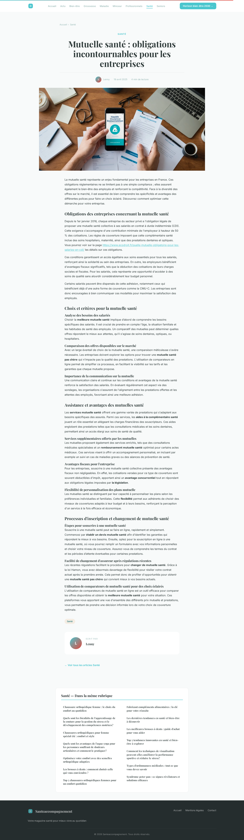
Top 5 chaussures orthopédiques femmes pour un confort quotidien (89, 782)
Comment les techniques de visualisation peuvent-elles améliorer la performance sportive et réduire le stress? (150, 754)
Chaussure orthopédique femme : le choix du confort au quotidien (89, 708)
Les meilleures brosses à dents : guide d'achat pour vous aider (153, 730)
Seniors (161, 5)
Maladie (104, 5)
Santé (149, 5)
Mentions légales (194, 810)
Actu (62, 5)
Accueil (52, 5)
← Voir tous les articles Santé (82, 665)
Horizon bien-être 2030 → (198, 5)
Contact (212, 810)
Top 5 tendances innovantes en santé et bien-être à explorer (152, 741)
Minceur (117, 5)
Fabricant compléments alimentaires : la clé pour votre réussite (152, 708)
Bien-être (74, 5)
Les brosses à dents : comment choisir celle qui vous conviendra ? (88, 771)
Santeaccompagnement (53, 811)
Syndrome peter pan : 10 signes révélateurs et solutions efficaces (153, 778)
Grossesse (90, 5)
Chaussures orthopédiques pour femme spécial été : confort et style (86, 734)
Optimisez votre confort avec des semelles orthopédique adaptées (87, 759)
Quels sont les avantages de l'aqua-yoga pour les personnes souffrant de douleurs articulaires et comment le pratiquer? (89, 747)
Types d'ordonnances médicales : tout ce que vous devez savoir (152, 767)
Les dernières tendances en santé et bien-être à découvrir (153, 719)
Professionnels (134, 5)
